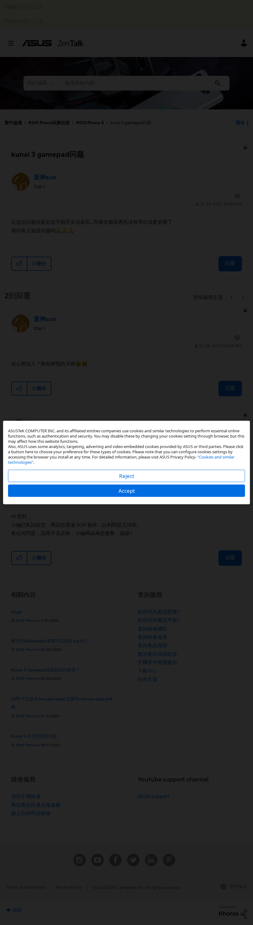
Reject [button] (126, 475)
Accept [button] (126, 490)
